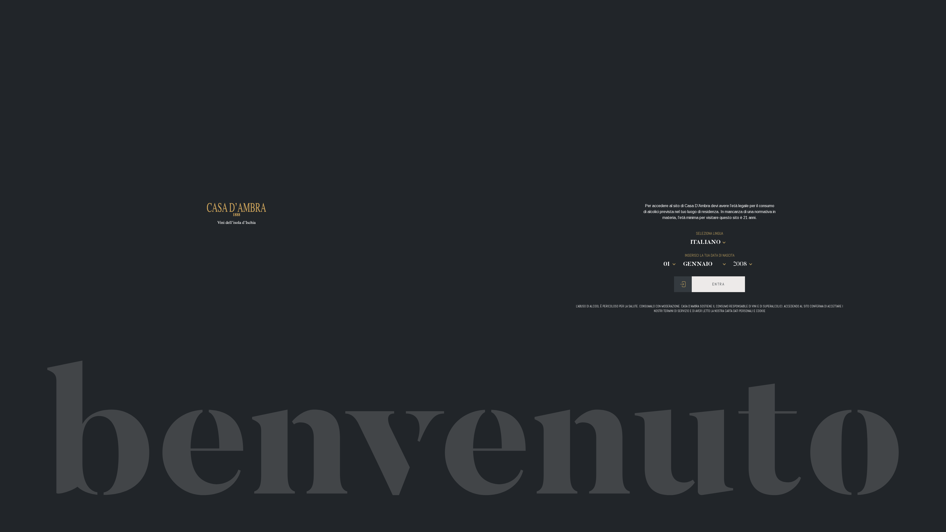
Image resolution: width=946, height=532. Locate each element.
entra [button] (718, 284)
